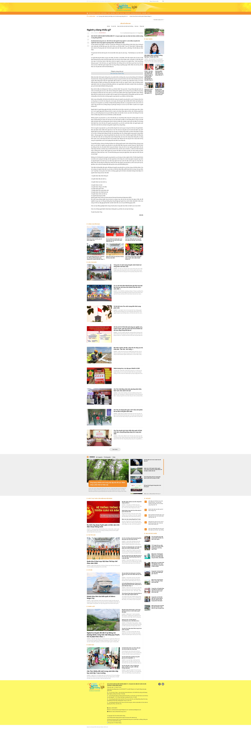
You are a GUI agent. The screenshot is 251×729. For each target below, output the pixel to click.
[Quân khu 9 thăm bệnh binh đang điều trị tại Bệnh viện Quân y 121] (149, 85)
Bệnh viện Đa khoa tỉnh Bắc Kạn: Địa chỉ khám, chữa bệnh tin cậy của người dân (158, 607)
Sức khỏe (98, 13)
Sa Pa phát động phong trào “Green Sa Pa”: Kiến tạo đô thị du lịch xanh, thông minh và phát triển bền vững (95, 258)
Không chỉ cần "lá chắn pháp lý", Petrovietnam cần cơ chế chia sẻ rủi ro (130, 620)
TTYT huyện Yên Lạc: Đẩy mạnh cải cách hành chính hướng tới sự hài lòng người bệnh (157, 547)
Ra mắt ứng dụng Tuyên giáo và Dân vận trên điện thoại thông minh (103, 526)
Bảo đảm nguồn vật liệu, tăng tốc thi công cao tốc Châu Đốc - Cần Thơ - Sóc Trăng (128, 348)
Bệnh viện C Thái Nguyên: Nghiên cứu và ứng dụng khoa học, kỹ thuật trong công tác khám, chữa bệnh (158, 555)
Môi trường (104, 13)
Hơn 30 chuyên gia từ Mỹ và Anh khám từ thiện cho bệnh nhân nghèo (157, 538)
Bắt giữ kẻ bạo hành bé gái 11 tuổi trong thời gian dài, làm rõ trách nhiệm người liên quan (159, 92)
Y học (108, 13)
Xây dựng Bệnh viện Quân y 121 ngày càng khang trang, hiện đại (159, 73)
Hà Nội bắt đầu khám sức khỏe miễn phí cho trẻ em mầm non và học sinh (131, 648)
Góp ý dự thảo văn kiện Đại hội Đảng (125, 26)
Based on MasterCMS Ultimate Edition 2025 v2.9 (97, 727)
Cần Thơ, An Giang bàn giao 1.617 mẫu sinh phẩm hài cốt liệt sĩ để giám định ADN (128, 410)
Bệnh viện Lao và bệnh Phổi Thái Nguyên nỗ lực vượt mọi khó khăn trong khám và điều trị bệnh (158, 564)
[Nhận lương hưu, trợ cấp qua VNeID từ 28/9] (99, 376)
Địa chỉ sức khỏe (151, 533)
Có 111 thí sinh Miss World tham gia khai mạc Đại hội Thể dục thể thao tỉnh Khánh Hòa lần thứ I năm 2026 (128, 287)
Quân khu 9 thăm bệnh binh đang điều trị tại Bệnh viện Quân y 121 (148, 91)
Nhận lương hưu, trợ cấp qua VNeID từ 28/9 (127, 368)
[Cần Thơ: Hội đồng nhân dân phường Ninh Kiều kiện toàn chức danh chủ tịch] (99, 396)
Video (114, 457)
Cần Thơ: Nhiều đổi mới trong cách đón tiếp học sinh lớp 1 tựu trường (133, 239)
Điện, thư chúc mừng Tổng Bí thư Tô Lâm (131, 519)
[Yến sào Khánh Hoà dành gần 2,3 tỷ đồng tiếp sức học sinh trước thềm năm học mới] (115, 232)
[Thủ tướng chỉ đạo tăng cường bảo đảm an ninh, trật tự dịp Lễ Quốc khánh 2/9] (134, 249)
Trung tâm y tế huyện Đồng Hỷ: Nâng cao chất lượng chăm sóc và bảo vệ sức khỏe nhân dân (158, 590)
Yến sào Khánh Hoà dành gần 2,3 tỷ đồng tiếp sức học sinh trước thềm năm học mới (117, 16)
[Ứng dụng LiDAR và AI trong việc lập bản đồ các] (108, 471)
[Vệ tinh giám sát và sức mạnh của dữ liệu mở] (136, 462)
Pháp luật (142, 26)
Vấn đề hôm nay (92, 13)
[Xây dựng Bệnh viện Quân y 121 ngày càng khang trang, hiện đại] (159, 67)
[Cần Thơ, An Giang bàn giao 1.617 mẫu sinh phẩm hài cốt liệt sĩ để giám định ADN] (99, 417)
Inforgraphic (108, 457)
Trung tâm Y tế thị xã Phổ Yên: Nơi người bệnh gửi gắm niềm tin (157, 572)
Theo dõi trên (128, 32)
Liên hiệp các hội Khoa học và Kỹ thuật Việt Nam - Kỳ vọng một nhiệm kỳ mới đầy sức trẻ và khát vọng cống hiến (155, 502)
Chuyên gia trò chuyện (136, 13)
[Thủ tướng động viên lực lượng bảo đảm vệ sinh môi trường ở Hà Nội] (136, 479)
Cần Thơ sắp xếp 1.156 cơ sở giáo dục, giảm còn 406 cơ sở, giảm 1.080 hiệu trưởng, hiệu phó (130, 667)
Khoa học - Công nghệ (125, 13)
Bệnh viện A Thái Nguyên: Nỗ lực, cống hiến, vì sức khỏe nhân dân (157, 581)
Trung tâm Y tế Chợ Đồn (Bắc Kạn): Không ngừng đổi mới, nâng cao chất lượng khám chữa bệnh (157, 598)
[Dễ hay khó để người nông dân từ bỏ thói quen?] (136, 488)
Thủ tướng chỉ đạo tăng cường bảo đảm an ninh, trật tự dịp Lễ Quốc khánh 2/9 (133, 258)
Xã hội (108, 26)
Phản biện (144, 13)
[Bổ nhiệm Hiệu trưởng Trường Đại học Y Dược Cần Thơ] (154, 47)
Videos (148, 13)
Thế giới (117, 13)
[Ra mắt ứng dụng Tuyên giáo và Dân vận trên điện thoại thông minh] (103, 512)
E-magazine (99, 457)
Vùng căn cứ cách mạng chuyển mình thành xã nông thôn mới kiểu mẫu (127, 265)
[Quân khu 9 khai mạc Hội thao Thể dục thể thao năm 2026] (115, 249)
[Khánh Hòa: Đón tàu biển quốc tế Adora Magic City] (96, 232)
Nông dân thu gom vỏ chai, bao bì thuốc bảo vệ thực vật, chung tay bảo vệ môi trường (155, 523)
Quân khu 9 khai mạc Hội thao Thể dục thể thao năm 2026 (102, 562)
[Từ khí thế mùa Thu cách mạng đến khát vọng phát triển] (99, 313)
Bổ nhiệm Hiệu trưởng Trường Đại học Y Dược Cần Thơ (153, 56)
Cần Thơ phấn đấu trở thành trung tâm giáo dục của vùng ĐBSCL (131, 657)
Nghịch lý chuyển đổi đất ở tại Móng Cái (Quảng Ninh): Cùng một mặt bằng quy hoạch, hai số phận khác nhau (103, 634)
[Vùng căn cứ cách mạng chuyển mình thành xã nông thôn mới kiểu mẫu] (99, 272)
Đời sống (113, 13)
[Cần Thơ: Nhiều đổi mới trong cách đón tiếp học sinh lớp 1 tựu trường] (134, 232)
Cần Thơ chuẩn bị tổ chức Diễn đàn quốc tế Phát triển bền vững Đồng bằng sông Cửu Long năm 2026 (128, 432)
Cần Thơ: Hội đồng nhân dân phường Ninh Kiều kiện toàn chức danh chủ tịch (128, 389)
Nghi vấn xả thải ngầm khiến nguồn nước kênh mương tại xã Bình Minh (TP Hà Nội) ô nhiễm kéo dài (153, 469)
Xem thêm (115, 449)
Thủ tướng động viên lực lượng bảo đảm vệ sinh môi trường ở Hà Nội (152, 477)
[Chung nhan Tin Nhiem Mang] (114, 722)
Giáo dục (136, 26)
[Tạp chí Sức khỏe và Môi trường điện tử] (125, 7)
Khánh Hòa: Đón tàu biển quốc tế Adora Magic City (94, 239)
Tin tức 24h (113, 26)
